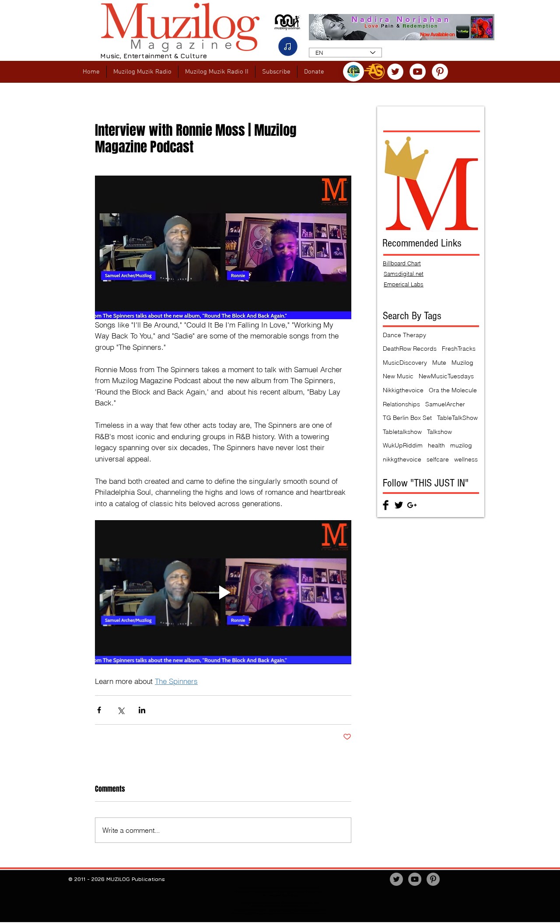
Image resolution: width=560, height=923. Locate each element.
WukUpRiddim (403, 445)
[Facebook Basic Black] (386, 505)
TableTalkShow (457, 418)
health (436, 445)
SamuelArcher (445, 404)
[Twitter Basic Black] (399, 505)
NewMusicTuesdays (446, 376)
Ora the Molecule (453, 390)
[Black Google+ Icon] (412, 505)
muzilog (461, 445)
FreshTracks (459, 348)
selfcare (438, 459)
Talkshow (439, 432)
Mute (439, 362)
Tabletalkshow (402, 432)
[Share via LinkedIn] (142, 710)
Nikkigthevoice (403, 390)
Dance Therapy (404, 335)
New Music (398, 376)
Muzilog (462, 362)
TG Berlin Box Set (407, 418)
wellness (466, 459)
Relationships (401, 404)
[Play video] (223, 592)
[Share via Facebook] (99, 710)
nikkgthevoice (402, 459)
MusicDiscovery (405, 362)
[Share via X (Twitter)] (120, 710)
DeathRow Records (410, 348)
